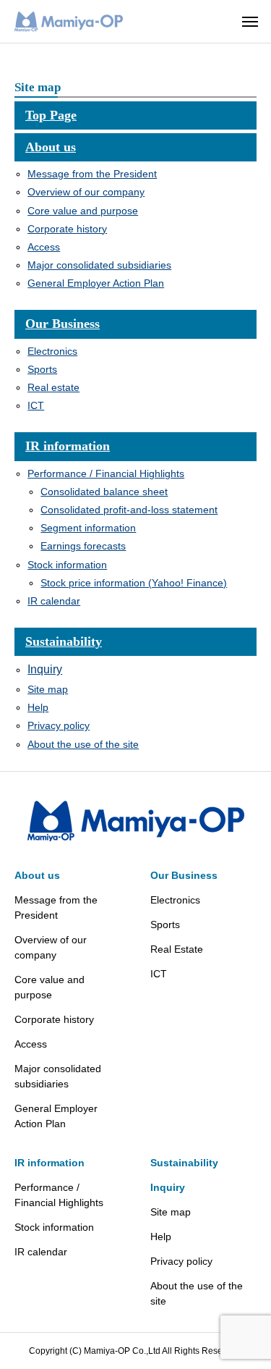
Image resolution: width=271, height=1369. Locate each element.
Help (37, 707)
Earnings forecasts (83, 546)
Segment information (88, 528)
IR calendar (53, 601)
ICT (35, 405)
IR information (67, 446)
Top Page (51, 115)
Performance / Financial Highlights (105, 473)
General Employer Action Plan (95, 283)
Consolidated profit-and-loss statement (129, 509)
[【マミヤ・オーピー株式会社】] (68, 21)
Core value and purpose (82, 210)
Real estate (53, 387)
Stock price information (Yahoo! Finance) (133, 583)
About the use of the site (83, 744)
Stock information (67, 564)
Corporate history (67, 229)
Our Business (62, 323)
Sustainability (63, 641)
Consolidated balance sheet (104, 491)
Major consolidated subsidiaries (99, 265)
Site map (47, 689)
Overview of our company (86, 192)
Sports (42, 369)
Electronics (52, 351)
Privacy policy (58, 725)
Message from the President (92, 174)
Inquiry (44, 669)
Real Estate (176, 949)
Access (43, 247)
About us (50, 147)
